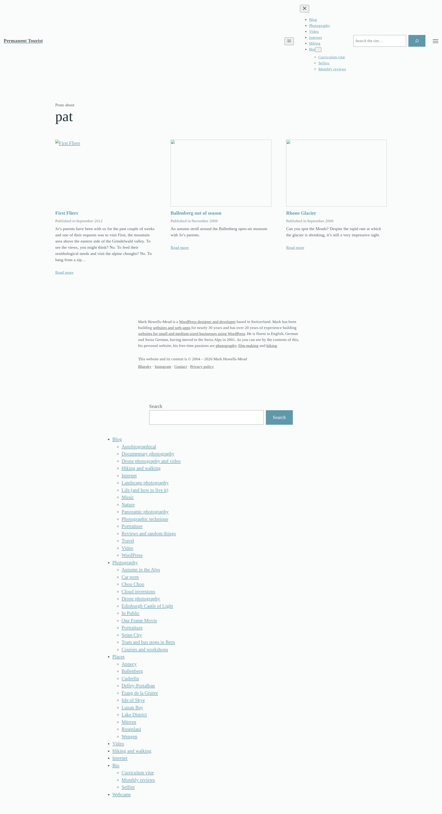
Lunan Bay (132, 707)
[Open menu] (289, 41)
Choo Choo (133, 584)
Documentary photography (148, 453)
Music (128, 497)
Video (127, 548)
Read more (64, 272)
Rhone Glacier (301, 213)
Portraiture (132, 526)
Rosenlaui (131, 729)
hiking (271, 345)
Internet (129, 475)
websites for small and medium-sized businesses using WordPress (191, 334)
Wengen (129, 736)
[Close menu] (304, 8)
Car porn (130, 577)
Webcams (121, 794)
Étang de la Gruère (140, 693)
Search (155, 406)
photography (226, 345)
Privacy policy (202, 366)
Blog (117, 439)
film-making (248, 345)
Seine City (132, 635)
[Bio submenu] (318, 49)
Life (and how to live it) (145, 490)
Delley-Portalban (138, 685)
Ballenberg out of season (196, 213)
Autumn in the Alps (141, 569)
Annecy (129, 664)
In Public (131, 613)
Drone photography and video (151, 461)
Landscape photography (145, 482)
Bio (115, 765)
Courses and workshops (145, 649)
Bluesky (144, 366)
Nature (128, 504)
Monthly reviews (138, 780)
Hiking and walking (141, 468)
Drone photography (141, 598)
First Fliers (66, 213)
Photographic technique (145, 519)
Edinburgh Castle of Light (147, 606)
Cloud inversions (138, 591)
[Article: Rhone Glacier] (336, 173)
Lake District (134, 714)
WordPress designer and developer (207, 322)
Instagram (163, 366)
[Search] (416, 41)
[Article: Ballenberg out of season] (221, 173)
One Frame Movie (139, 620)
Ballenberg (132, 671)
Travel (128, 540)
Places (118, 656)
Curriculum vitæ (138, 772)
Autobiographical (139, 446)
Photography (125, 562)
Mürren (129, 722)
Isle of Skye (133, 700)
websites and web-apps (171, 328)
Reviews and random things (149, 533)
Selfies (128, 787)
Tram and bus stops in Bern (148, 642)
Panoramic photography (145, 511)
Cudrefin (130, 678)
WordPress (132, 555)
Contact (180, 366)
